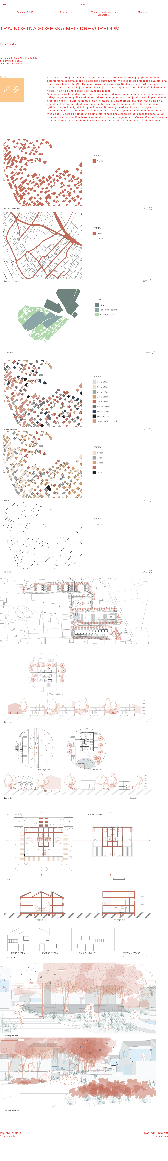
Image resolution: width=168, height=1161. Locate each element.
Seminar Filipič (25, 12)
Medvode (143, 12)
